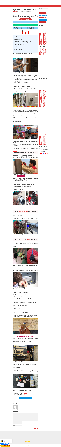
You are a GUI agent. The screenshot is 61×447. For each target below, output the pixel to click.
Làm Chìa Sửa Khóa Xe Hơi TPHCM (43, 51)
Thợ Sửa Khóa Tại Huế (41, 88)
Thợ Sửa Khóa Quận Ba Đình (42, 36)
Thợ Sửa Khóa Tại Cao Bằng (42, 142)
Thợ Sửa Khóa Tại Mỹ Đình (42, 44)
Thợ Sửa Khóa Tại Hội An (42, 139)
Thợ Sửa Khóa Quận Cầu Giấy (42, 33)
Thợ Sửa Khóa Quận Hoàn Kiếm (42, 43)
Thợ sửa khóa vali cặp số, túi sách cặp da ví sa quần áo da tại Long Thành (21, 50)
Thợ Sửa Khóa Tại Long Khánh (42, 87)
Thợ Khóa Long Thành (30, 11)
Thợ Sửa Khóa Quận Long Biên (42, 37)
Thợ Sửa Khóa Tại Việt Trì (42, 138)
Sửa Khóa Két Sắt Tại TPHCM (42, 48)
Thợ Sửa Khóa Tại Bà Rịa (42, 94)
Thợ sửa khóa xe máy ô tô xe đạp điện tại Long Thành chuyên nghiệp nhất (21, 43)
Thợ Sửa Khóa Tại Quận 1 (42, 53)
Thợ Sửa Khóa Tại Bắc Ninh (42, 84)
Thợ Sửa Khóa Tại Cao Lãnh (42, 99)
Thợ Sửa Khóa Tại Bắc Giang (42, 108)
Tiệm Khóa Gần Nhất (15, 11)
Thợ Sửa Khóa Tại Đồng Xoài (42, 96)
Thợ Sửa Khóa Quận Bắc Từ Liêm (43, 42)
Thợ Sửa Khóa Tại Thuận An (42, 110)
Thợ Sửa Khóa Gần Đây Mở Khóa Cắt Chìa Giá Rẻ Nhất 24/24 (28, 2)
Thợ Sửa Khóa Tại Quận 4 (42, 56)
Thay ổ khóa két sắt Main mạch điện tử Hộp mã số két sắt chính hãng (20, 48)
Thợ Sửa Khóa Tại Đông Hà (42, 102)
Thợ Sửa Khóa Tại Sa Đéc (42, 97)
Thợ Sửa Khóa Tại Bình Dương (42, 106)
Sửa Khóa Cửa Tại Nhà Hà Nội (42, 29)
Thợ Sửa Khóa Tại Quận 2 (42, 54)
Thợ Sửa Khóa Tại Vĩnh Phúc (42, 95)
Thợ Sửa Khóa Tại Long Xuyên (42, 90)
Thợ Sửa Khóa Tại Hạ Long (42, 89)
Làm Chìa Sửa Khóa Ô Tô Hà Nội (42, 30)
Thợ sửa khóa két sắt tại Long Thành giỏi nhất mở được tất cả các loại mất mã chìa (22, 46)
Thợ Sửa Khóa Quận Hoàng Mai (42, 40)
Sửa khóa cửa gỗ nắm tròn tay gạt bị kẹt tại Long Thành (19, 39)
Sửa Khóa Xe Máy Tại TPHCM (42, 49)
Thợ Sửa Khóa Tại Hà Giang (42, 141)
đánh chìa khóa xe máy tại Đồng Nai (23, 211)
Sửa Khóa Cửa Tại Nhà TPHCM (42, 50)
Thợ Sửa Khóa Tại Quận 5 (42, 57)
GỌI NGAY (25, 393)
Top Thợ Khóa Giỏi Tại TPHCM (42, 52)
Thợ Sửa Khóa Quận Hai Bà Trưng (43, 39)
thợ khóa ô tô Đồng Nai (28, 239)
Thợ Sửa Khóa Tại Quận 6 (42, 58)
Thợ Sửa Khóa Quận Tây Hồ (42, 35)
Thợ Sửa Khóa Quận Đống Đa (42, 34)
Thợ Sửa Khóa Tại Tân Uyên (42, 109)
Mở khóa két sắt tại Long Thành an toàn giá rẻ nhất (19, 47)
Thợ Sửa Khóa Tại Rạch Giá (42, 133)
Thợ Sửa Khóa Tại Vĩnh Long (42, 91)
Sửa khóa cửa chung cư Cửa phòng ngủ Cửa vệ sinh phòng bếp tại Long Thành (21, 42)
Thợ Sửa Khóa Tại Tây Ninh (42, 93)
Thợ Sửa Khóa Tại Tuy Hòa (42, 137)
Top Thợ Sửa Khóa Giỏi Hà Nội (42, 31)
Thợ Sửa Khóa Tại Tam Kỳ (42, 140)
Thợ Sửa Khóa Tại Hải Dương (42, 104)
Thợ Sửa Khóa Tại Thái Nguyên (42, 136)
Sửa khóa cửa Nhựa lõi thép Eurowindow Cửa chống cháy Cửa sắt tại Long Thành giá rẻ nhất (22, 41)
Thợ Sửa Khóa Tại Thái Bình (42, 135)
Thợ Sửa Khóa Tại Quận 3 (42, 55)
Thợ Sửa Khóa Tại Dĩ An (42, 131)
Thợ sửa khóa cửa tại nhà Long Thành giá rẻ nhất (18, 38)
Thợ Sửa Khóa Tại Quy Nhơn (42, 132)
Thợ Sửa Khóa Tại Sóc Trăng (42, 134)
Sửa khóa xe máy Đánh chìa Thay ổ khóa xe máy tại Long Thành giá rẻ (20, 44)
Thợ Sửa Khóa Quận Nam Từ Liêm (43, 41)
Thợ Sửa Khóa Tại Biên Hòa (42, 86)
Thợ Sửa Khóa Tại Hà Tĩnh (42, 105)
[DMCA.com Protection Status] (27, 441)
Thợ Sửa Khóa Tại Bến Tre (42, 98)
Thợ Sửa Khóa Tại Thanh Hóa (42, 107)
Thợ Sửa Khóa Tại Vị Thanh (42, 92)
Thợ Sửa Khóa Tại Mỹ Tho (42, 111)
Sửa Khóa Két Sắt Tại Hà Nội (42, 28)
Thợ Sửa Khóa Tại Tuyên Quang (42, 144)
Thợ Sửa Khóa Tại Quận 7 (42, 59)
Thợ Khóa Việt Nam (25, 11)
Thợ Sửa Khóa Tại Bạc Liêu (42, 143)
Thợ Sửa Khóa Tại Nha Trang (42, 103)
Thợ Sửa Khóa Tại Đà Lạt (42, 85)
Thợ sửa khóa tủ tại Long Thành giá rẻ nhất (17, 49)
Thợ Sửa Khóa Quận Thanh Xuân (42, 38)
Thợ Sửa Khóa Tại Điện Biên (42, 101)
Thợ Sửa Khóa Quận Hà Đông (42, 32)
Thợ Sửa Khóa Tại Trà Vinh (42, 100)
